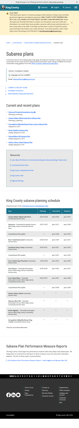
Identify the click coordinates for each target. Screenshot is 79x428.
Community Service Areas (19, 165)
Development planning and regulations (37, 43)
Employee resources (62, 399)
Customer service (47, 396)
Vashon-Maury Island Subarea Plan (20, 142)
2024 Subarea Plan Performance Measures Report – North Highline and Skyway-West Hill (37, 360)
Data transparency (29, 394)
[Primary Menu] (76, 7)
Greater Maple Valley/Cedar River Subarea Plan (24, 118)
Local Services (17, 43)
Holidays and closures (63, 394)
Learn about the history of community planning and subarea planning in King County (39, 160)
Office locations (64, 390)
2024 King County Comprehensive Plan (35, 206)
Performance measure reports (20, 94)
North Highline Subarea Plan (18, 130)
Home (8, 43)
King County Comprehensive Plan (22, 170)
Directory (45, 390)
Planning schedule (15, 91)
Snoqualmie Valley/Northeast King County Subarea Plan (27, 124)
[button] (77, 2)
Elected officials (47, 393)
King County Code (17, 175)
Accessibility (10, 415)
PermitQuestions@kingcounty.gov (50, 31)
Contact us (45, 387)
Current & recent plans (17, 88)
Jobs (60, 402)
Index (12, 376)
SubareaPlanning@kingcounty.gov (24, 79)
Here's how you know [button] (56, 2)
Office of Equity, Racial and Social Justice (44, 63)
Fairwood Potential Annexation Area (21, 112)
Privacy (27, 390)
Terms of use (29, 387)
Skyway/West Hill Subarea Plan (19, 136)
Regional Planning (17, 181)
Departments (63, 387)
